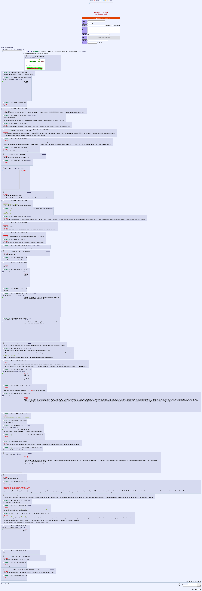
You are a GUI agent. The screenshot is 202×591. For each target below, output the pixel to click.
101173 (25, 269)
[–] (23, 51)
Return (2, 47)
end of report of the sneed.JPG (21, 319)
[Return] (107, 18)
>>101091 (5, 218)
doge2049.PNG (17, 395)
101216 (25, 420)
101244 (25, 481)
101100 (25, 232)
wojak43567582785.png (18, 168)
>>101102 (33, 222)
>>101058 (5, 111)
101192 (25, 343)
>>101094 (29, 216)
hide (3, 49)
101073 (25, 115)
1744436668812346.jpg (19, 49)
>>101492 (33, 550)
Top (10, 583)
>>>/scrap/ (30, 390)
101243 (25, 475)
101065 (25, 102)
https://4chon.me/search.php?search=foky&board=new (15, 488)
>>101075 (29, 115)
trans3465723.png (18, 454)
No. (73, 51)
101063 (25, 72)
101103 (25, 245)
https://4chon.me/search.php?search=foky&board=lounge (16, 487)
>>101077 (51, 129)
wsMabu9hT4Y (32, 57)
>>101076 (5, 141)
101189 (25, 293)
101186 (25, 288)
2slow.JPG (15, 427)
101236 (36, 447)
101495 (48, 569)
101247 (25, 495)
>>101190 (26, 456)
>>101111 (29, 245)
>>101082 (34, 115)
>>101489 (29, 550)
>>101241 (34, 293)
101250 (25, 500)
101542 (25, 575)
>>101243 (41, 447)
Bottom (11, 47)
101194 (25, 360)
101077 (25, 138)
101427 (48, 513)
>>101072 (79, 51)
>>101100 (29, 222)
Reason (180, 585)
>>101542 (52, 569)
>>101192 (5, 363)
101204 (25, 385)
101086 (25, 167)
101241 (25, 453)
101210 (25, 413)
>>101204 (29, 348)
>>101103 (5, 253)
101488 (24, 550)
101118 (25, 257)
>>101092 (51, 208)
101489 (43, 556)
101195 (25, 369)
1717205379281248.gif (19, 295)
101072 (25, 109)
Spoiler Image (117, 25)
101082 (39, 154)
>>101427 (29, 505)
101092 (25, 216)
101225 (25, 441)
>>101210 (29, 393)
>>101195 (84, 51)
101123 (25, 262)
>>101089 (29, 192)
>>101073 (5, 125)
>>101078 (56, 129)
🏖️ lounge (96, 0)
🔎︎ (85, 34)
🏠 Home (110, 0)
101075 (25, 123)
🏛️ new (91, 0)
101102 (25, 239)
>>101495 (37, 550)
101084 (25, 160)
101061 (58, 56)
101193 (25, 348)
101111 (44, 251)
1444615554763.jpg (17, 79)
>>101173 (33, 245)
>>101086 (44, 154)
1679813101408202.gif (19, 527)
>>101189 (26, 398)
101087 (25, 192)
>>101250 (25, 529)
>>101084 (60, 129)
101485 (24, 525)
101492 (24, 562)
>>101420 (38, 245)
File (181, 584)
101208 (25, 393)
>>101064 (5, 104)
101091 (47, 208)
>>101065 (29, 77)
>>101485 (29, 500)
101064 (25, 77)
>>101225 (29, 425)
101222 (25, 425)
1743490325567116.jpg (19, 271)
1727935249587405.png (19, 371)
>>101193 (5, 387)
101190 (25, 318)
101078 (25, 147)
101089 (25, 200)
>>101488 (5, 558)
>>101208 (29, 293)
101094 (25, 222)
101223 (42, 434)
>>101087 (29, 160)
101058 (75, 51)
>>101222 (5, 443)
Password (185, 584)
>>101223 (29, 369)
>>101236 (5, 477)
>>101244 (29, 453)
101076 (47, 129)
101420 (24, 505)
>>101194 (29, 343)
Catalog (6, 47)
